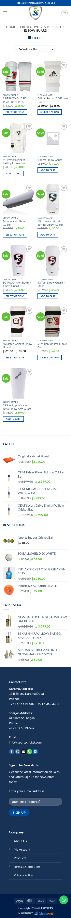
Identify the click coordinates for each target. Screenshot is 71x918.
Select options (15, 112)
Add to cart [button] (13, 173)
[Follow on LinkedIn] (35, 751)
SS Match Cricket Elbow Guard (17, 345)
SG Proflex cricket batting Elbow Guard (15, 161)
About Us (20, 841)
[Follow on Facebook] (11, 751)
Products (20, 858)
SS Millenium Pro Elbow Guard (52, 345)
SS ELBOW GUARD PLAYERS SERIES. (14, 100)
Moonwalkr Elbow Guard (14, 223)
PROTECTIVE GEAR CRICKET (40, 26)
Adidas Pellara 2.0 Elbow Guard (52, 100)
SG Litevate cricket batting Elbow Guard (50, 223)
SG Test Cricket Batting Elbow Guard (17, 284)
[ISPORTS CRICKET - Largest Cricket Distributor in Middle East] (35, 13)
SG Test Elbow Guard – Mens (51, 284)
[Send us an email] (23, 751)
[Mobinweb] (44, 912)
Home (11, 26)
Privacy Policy (23, 875)
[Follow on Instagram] (17, 751)
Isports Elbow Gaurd (50, 159)
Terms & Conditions (27, 866)
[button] (5, 13)
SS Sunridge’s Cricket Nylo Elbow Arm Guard (17, 407)
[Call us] (29, 751)
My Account (22, 849)
